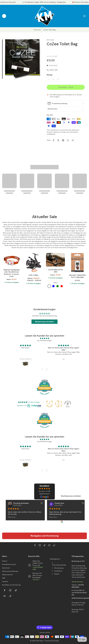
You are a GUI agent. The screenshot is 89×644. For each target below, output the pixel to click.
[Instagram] (39, 545)
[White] (49, 286)
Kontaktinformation (9, 564)
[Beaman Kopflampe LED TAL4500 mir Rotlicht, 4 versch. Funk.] (11, 260)
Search (4, 561)
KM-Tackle (50, 40)
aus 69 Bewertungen (44, 340)
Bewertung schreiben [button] (44, 321)
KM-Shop (39, 641)
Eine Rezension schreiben (71, 496)
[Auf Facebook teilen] (53, 140)
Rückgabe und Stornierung (45, 535)
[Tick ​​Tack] (44, 545)
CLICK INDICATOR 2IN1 (55, 271)
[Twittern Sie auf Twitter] (58, 140)
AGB (3, 578)
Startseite (37, 30)
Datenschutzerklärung (10, 571)
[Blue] (53, 286)
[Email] (49, 545)
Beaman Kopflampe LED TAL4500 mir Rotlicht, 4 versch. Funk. (12, 273)
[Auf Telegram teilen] (72, 140)
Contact (36, 579)
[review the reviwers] (40, 503)
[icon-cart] (84, 16)
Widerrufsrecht (7, 575)
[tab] (47, 265)
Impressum (6, 568)
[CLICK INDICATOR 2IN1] (55, 260)
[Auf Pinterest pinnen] (63, 140)
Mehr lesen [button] (10, 517)
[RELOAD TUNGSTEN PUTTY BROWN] (77, 262)
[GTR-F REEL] (33, 262)
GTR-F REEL (33, 275)
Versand (5, 581)
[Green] (57, 286)
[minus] (49, 79)
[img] (44, 338)
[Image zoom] (22, 59)
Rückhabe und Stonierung (11, 585)
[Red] (61, 286)
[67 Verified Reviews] (44, 396)
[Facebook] (35, 545)
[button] (66, 87)
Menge (50, 75)
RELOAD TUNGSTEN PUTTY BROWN (77, 276)
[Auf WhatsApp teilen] (67, 140)
